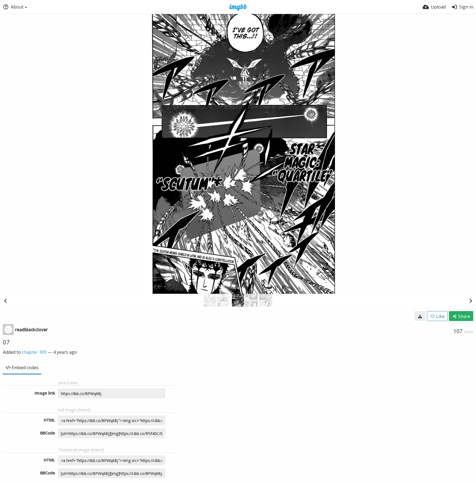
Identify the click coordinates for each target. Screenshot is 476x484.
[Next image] (470, 300)
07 (6, 342)
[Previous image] (5, 300)
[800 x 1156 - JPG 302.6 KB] (420, 316)
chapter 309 (34, 352)
